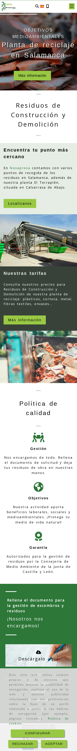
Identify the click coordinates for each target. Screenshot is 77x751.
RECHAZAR (22, 744)
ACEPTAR (54, 744)
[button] (72, 6)
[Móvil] (47, 6)
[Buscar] (37, 6)
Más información (32, 75)
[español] (42, 6)
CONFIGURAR (37, 733)
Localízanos (20, 203)
